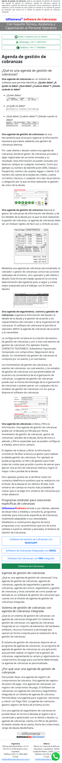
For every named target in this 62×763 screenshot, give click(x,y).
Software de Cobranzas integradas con (31, 550)
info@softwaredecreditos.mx (46, 759)
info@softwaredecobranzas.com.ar (16, 759)
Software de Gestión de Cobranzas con (31, 541)
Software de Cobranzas (31, 566)
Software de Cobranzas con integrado (31, 558)
